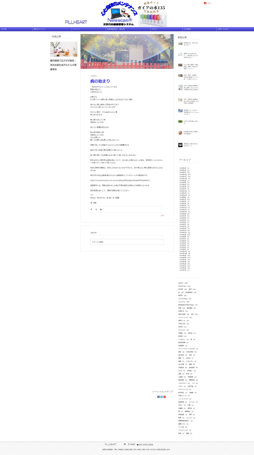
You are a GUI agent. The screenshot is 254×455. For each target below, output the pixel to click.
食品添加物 (183, 342)
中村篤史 (183, 367)
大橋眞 (193, 392)
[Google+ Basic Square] (164, 397)
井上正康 (183, 364)
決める (190, 358)
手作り (182, 405)
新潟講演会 (191, 292)
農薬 (181, 358)
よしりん (191, 417)
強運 (181, 374)
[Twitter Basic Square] (161, 397)
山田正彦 (192, 386)
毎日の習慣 (184, 314)
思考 (181, 433)
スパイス (194, 402)
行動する (183, 311)
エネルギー (191, 361)
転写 (189, 374)
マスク (182, 386)
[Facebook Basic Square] (158, 397)
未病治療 (183, 414)
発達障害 (183, 402)
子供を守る (184, 323)
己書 (191, 405)
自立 (194, 314)
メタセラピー (184, 383)
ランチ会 (183, 427)
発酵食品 (194, 380)
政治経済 (194, 367)
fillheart (76, 22)
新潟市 (182, 295)
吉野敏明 (183, 345)
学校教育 (192, 377)
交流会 (192, 333)
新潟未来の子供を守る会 (188, 305)
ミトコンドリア (185, 399)
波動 (181, 361)
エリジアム (184, 302)
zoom (182, 370)
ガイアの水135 (185, 298)
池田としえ (184, 320)
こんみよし (183, 339)
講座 (181, 352)
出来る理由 (191, 352)
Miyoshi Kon (101, 197)
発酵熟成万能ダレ (185, 420)
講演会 (192, 408)
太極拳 (182, 408)
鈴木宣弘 (183, 392)
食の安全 (183, 355)
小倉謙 (182, 377)
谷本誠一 (192, 370)
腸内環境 (183, 380)
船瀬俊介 (189, 411)
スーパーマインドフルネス (188, 348)
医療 (95, 202)
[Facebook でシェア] (91, 209)
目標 (182, 308)
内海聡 (117, 197)
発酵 (192, 364)
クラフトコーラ (185, 389)
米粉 (192, 414)
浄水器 (182, 327)
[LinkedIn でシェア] (101, 209)
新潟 (192, 289)
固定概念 (192, 308)
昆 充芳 (109, 197)
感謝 (189, 433)
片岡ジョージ (184, 395)
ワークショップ (185, 317)
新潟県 (182, 336)
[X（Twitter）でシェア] (96, 209)
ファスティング (185, 430)
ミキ (195, 383)
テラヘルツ (184, 330)
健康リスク (183, 424)
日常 (192, 355)
